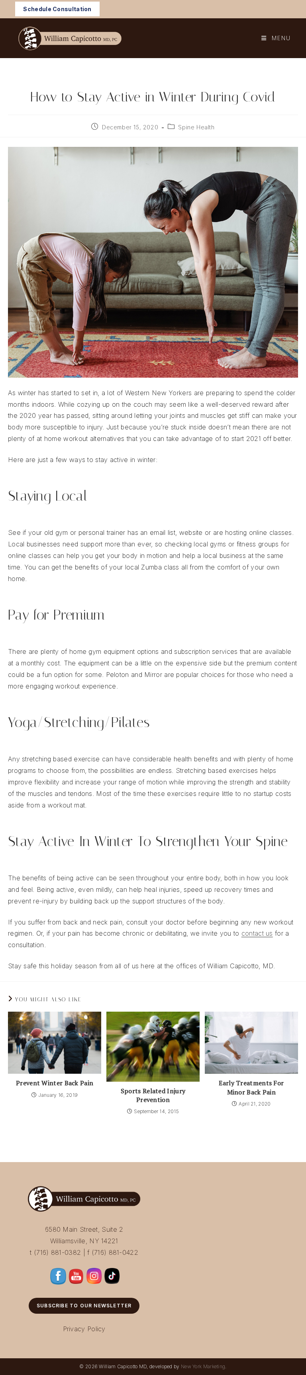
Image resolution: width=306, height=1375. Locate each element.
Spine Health (196, 127)
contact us (257, 933)
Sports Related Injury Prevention (153, 1095)
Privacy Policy (84, 1329)
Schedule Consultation (57, 9)
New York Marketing (203, 1366)
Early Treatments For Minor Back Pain (251, 1087)
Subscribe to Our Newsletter (84, 1306)
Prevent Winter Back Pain (54, 1083)
